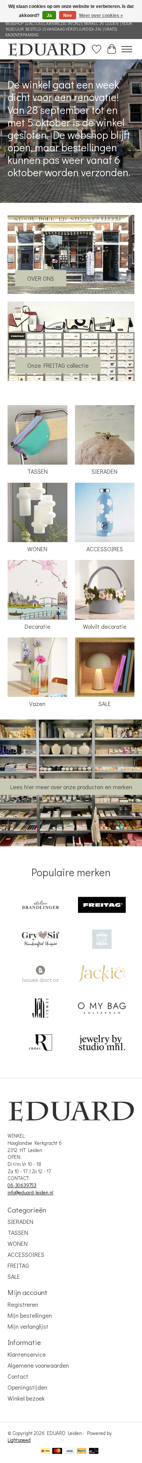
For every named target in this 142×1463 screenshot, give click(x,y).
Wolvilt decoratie (104, 626)
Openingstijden (27, 1387)
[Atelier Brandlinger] (40, 905)
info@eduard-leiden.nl (30, 1192)
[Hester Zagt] (101, 940)
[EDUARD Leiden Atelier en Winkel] (47, 49)
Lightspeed (19, 1440)
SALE (104, 703)
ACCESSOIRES (104, 549)
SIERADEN (104, 471)
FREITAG (18, 1265)
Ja (49, 15)
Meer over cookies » (101, 15)
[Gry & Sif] (40, 940)
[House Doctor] (40, 974)
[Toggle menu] (126, 49)
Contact (18, 1376)
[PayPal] (82, 1451)
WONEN (37, 549)
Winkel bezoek (26, 1398)
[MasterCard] (57, 1451)
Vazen (37, 703)
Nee (67, 15)
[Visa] (70, 1451)
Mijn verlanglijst (28, 1326)
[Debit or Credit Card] (94, 1451)
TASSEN (37, 471)
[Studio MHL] (101, 1043)
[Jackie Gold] (101, 974)
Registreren (23, 1304)
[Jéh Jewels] (40, 1009)
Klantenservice (27, 1354)
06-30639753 (22, 1185)
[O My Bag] (101, 1009)
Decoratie (37, 626)
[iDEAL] (45, 1451)
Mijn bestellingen (30, 1315)
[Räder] (40, 1043)
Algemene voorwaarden (38, 1365)
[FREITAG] (101, 905)
